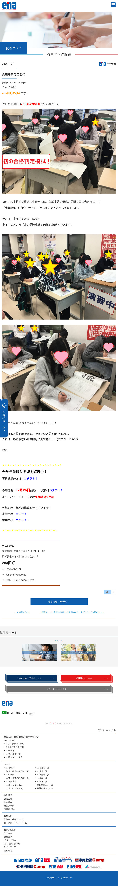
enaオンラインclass (14, 787)
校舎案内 (8, 802)
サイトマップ (10, 847)
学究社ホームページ (105, 730)
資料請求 (8, 837)
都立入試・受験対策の (21, 737)
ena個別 (40, 771)
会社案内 (8, 850)
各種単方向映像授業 (15, 747)
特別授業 (8, 795)
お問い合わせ (10, 830)
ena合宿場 (10, 751)
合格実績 (8, 799)
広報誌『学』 (10, 809)
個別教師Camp (43, 788)
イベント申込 (10, 840)
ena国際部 (41, 775)
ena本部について (13, 754)
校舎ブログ (9, 806)
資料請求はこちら (84, 678)
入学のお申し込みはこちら (29, 678)
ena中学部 (17, 776)
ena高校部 (41, 768)
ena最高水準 (11, 781)
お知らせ (8, 816)
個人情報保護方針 (12, 844)
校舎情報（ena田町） (59, 601)
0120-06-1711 (17, 713)
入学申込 (8, 833)
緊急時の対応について (14, 819)
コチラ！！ (31, 478)
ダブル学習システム (15, 744)
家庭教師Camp (43, 785)
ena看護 (40, 778)
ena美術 (40, 781)
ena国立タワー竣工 (14, 757)
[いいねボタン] (107, 592)
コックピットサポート (14, 823)
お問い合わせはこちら (56, 689)
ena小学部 (17, 769)
